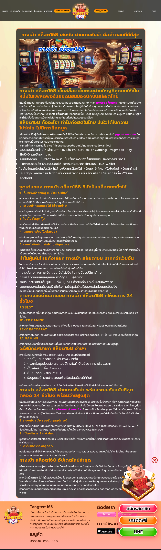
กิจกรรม (48, 11)
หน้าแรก (4, 11)
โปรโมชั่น (38, 11)
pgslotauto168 (126, 134)
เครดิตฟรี (15, 11)
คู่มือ (154, 11)
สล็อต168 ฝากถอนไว (68, 409)
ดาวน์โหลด (50, 541)
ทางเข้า (121, 11)
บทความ (138, 11)
